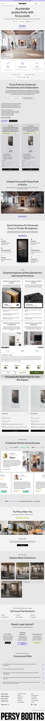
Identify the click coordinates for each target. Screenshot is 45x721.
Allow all (36, 372)
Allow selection (22, 372)
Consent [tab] (8, 350)
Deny (8, 372)
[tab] (16, 98)
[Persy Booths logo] (22, 3)
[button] (10, 133)
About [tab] (37, 350)
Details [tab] (22, 350)
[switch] (17, 368)
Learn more (30, 0)
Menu (3, 3)
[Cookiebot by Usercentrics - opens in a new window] (38, 347)
